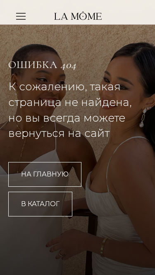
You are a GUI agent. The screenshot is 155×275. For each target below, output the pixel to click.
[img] (78, 17)
